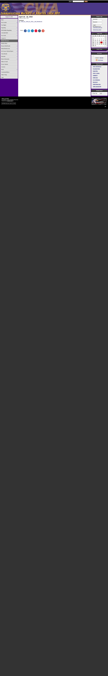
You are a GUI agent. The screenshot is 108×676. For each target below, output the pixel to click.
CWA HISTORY (4, 32)
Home (2, 19)
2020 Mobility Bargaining (6, 30)
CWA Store (95, 77)
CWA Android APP (97, 86)
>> (106, 33)
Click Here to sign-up (97, 27)
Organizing (3, 27)
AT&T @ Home (96, 73)
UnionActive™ (10, 100)
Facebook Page (96, 68)
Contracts (3, 66)
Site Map (101, 57)
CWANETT (95, 75)
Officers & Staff (4, 61)
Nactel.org (95, 82)
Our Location (4, 22)
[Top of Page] (105, 106)
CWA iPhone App (96, 84)
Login (2, 77)
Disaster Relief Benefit (5, 46)
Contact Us (3, 38)
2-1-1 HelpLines (96, 80)
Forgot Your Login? (97, 29)
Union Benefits (4, 53)
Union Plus (95, 71)
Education (3, 56)
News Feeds (3, 35)
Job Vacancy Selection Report (7, 51)
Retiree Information (5, 59)
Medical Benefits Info (5, 48)
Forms (2, 69)
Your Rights (3, 25)
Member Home (4, 43)
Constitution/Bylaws (5, 72)
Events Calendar (4, 64)
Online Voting (4, 74)
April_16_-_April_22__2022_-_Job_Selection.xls (31, 21)
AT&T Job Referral (97, 66)
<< (92, 33)
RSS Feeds (100, 60)
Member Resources (5, 40)
